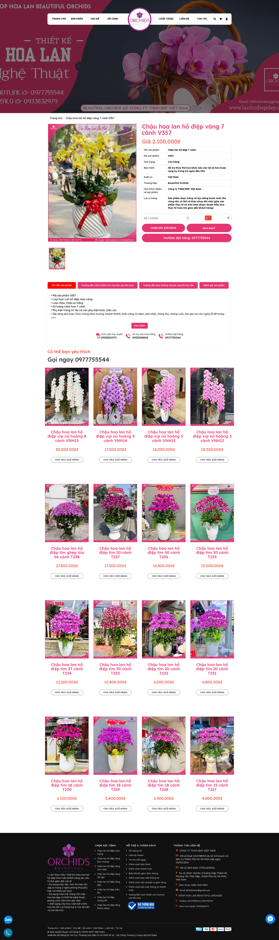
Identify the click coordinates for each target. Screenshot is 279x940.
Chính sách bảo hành (139, 864)
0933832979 (109, 337)
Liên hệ (184, 18)
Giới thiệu (166, 18)
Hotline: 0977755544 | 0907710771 (196, 901)
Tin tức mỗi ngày (137, 859)
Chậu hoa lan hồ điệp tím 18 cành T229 (115, 785)
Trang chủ (59, 18)
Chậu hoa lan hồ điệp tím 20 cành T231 (212, 669)
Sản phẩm (77, 18)
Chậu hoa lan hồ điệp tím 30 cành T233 (115, 669)
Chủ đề (94, 18)
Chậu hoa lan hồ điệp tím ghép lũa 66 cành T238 (67, 552)
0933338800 (140, 337)
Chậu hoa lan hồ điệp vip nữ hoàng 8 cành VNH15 (66, 436)
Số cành (113, 18)
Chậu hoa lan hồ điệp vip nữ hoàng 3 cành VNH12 (212, 436)
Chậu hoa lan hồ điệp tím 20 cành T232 (164, 669)
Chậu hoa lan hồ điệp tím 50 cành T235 (212, 552)
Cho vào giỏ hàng (67, 459)
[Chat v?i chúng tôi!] (270, 919)
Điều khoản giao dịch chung (143, 873)
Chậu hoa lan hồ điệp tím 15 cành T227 (212, 785)
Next (141, 182)
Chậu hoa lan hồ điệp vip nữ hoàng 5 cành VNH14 (115, 436)
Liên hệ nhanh (136, 855)
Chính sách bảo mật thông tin (144, 878)
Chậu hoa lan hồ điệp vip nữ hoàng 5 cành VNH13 (163, 436)
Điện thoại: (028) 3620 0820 (193, 885)
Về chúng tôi (135, 850)
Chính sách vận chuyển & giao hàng (147, 882)
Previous (43, 182)
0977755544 (173, 337)
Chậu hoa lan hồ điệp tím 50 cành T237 (115, 552)
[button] (226, 19)
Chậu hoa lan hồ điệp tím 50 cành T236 (164, 552)
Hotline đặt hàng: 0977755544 (187, 238)
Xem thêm (139, 325)
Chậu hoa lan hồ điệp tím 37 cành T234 (67, 669)
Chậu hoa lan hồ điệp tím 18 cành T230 (67, 785)
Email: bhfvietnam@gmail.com (195, 890)
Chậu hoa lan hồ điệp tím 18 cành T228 (164, 785)
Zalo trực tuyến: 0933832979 (194, 906)
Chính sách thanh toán (140, 868)
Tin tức (202, 18)
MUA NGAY (209, 228)
